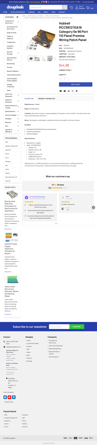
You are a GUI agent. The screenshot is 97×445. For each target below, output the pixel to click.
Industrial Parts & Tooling (11, 107)
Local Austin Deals (18, 12)
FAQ (39, 12)
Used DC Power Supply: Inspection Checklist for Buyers (11, 248)
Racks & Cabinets (12, 71)
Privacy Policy (8, 402)
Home (5, 12)
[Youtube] (9, 397)
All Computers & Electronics (12, 28)
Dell (6, 165)
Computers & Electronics (9, 22)
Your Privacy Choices (48, 443)
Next (55, 58)
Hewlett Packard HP (11, 146)
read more (8, 229)
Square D (8, 150)
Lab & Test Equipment (8, 95)
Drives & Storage (10, 53)
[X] (72, 91)
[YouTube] (44, 2)
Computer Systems (10, 47)
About (46, 12)
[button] (22, 207)
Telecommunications (13, 75)
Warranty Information (46, 98)
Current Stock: (65, 70)
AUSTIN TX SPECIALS (8, 131)
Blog (53, 12)
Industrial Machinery (8, 101)
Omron (7, 154)
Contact (62, 12)
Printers (9, 67)
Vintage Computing (10, 85)
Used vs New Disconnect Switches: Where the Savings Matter (12, 291)
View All (7, 181)
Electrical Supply (10, 115)
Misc (6, 126)
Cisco (7, 157)
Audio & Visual (11, 32)
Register (82, 8)
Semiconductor (10, 111)
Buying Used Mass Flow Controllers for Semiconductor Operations (11, 206)
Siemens (8, 161)
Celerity (7, 173)
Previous (25, 58)
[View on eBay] (63, 197)
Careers (31, 12)
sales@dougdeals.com (13, 347)
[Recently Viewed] (72, 7)
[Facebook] (41, 2)
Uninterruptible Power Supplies (12, 80)
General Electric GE (11, 177)
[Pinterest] (76, 91)
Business (8, 122)
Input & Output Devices (12, 59)
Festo (7, 169)
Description (29, 98)
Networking (11, 63)
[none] (40, 38)
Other (9, 90)
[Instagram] (46, 2)
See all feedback (35, 2)
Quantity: (62, 75)
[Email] (64, 91)
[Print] (68, 91)
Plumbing (8, 119)
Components (11, 42)
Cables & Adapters (10, 37)
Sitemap (29, 361)
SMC (6, 142)
